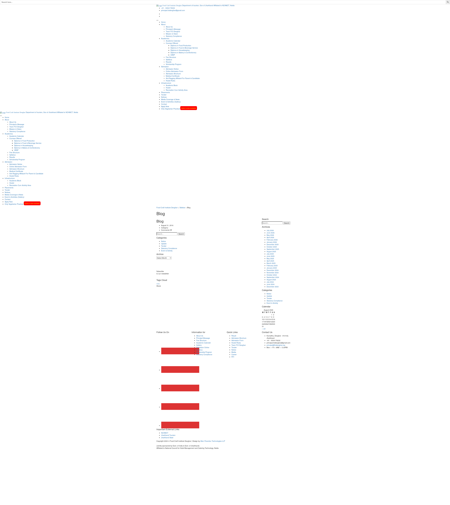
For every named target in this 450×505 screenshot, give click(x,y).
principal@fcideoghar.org (276, 345)
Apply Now (165, 106)
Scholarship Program (173, 64)
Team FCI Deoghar (173, 31)
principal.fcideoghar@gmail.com (173, 10)
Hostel (168, 87)
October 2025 (272, 247)
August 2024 (271, 279)
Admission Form (237, 340)
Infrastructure (166, 83)
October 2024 (272, 275)
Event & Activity (166, 250)
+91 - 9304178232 (168, 8)
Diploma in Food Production (181, 45)
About (163, 24)
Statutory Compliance (174, 36)
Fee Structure (171, 57)
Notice (163, 241)
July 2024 (270, 282)
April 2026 (270, 237)
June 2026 (270, 233)
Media (233, 352)
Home (163, 22)
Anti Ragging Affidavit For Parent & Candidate (183, 78)
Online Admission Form (174, 71)
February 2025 (272, 265)
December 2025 (273, 244)
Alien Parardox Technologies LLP (212, 441)
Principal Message (203, 338)
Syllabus (169, 59)
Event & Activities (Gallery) (171, 102)
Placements (165, 92)
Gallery (199, 345)
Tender (163, 95)
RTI (232, 357)
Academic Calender (203, 343)
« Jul (263, 328)
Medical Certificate (173, 76)
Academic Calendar (173, 41)
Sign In (18, 501)
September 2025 (273, 249)
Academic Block (172, 85)
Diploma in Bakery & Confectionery (183, 52)
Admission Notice (172, 69)
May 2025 (270, 258)
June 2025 (270, 256)
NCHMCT (164, 433)
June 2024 (270, 284)
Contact (164, 104)
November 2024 (273, 272)
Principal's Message (173, 29)
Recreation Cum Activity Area (177, 90)
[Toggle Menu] (157, 20)
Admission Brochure (173, 73)
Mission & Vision (172, 34)
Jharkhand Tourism (168, 435)
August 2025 (271, 251)
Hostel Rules (170, 80)
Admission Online (202, 347)
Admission (165, 66)
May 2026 (270, 235)
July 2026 (270, 230)
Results (168, 62)
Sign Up (13, 501)
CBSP (173, 55)
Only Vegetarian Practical (178, 109)
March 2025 (271, 263)
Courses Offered (172, 43)
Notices (164, 97)
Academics (165, 38)
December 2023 (273, 286)
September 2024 (273, 277)
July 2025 (270, 254)
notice (158, 284)
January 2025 (272, 268)
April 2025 (270, 261)
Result (233, 336)
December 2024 (273, 270)
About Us (169, 27)
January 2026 (272, 242)
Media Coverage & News (170, 99)
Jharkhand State (167, 437)
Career (234, 354)
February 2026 (272, 240)
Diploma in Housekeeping (180, 50)
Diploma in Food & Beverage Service (184, 48)
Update (164, 243)
